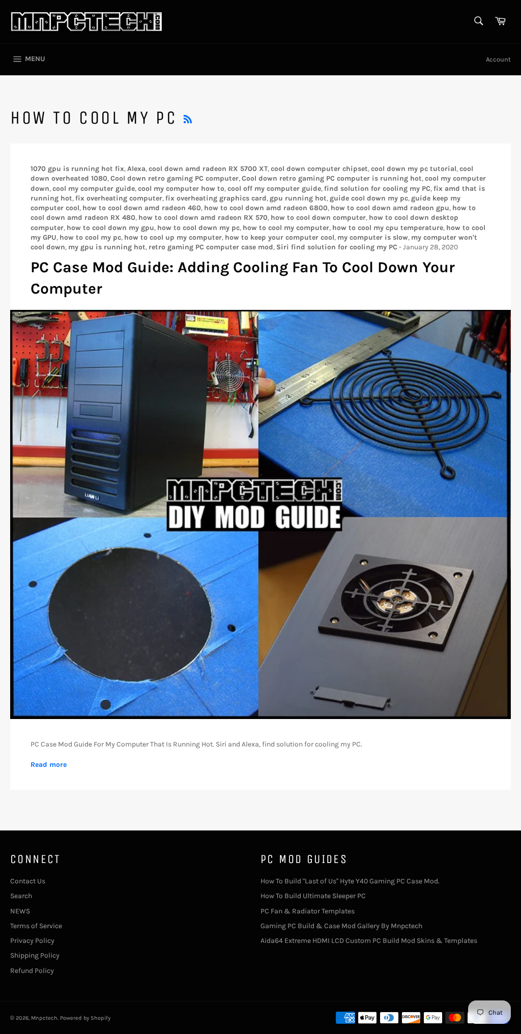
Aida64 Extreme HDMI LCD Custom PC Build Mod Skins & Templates (368, 940)
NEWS (20, 911)
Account (498, 59)
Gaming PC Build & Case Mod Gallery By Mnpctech (341, 926)
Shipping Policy (35, 955)
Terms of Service (36, 926)
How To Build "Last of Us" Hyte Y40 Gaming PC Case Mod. (350, 881)
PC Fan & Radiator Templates (307, 911)
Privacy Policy (32, 940)
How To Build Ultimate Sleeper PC (313, 896)
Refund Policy (32, 970)
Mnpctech (44, 1018)
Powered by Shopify (85, 1018)
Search (21, 896)
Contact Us (27, 881)
